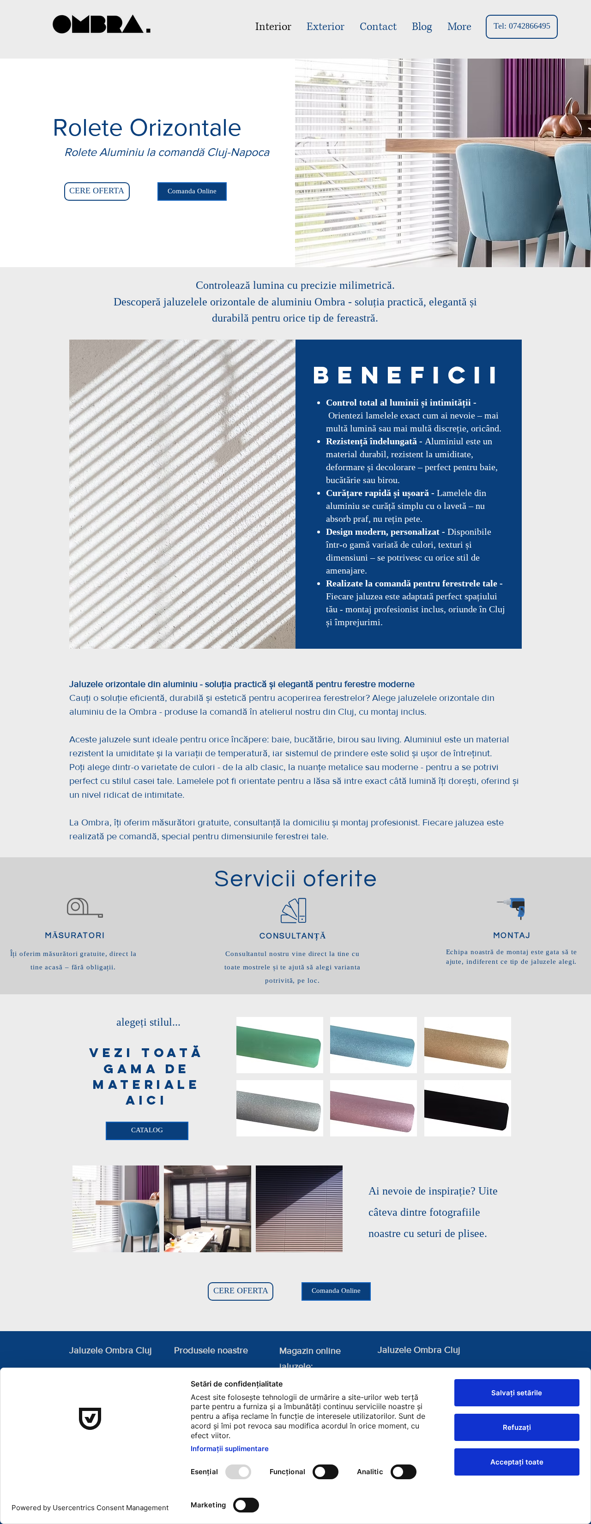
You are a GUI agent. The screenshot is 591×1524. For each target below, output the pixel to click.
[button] (279, 1045)
